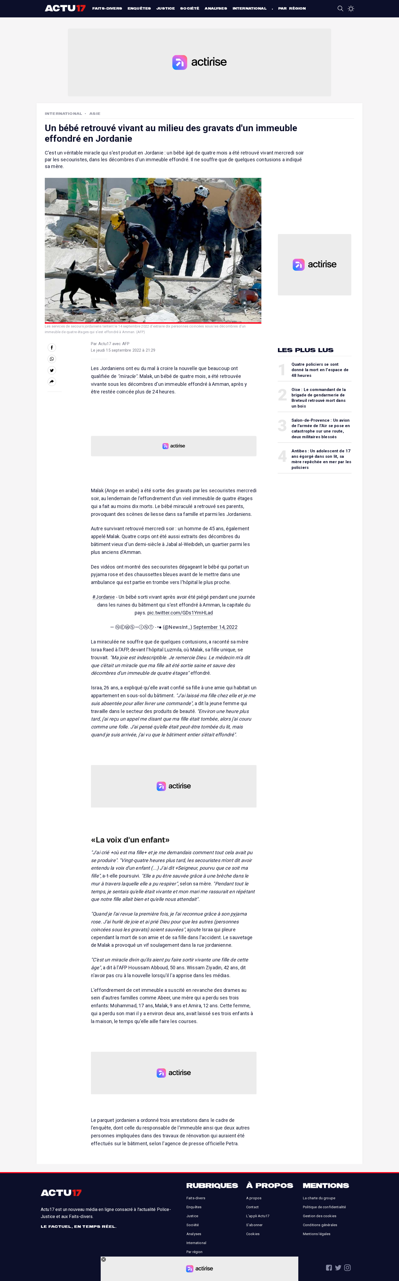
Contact (252, 1207)
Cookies (252, 1234)
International (250, 8)
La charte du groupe (319, 1198)
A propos (253, 1198)
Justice (165, 8)
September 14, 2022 (215, 627)
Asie (94, 113)
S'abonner (254, 1225)
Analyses (216, 8)
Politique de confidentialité (324, 1207)
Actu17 (66, 8)
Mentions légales (317, 1234)
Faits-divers (107, 8)
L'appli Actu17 (257, 1216)
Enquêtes (139, 8)
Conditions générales (320, 1225)
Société (189, 8)
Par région (292, 8)
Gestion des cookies (319, 1216)
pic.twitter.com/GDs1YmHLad (180, 613)
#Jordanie (103, 597)
